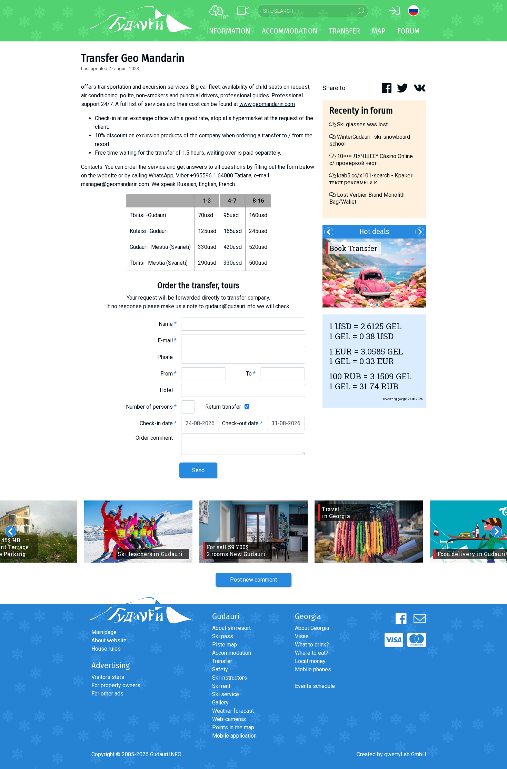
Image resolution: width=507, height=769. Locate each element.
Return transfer (223, 406)
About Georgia (312, 628)
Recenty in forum (361, 110)
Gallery (220, 702)
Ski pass (222, 636)
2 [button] (377, 304)
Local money (310, 661)
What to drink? (312, 644)
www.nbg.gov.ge (395, 399)
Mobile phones (313, 669)
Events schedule (315, 686)
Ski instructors (229, 677)
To (251, 373)
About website (109, 640)
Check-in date (158, 423)
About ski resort (231, 628)
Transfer (222, 661)
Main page (104, 632)
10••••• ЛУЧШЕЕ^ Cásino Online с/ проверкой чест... (371, 159)
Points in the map (233, 727)
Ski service (225, 694)
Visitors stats (107, 677)
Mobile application (234, 735)
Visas (302, 636)
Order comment (156, 438)
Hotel (168, 390)
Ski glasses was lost (362, 124)
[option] (374, 273)
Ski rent (221, 686)
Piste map (224, 644)
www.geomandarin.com (267, 104)
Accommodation (231, 653)
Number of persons (151, 406)
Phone (167, 357)
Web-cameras (229, 719)
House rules (106, 648)
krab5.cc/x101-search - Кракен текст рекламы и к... (371, 179)
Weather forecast (233, 711)
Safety (220, 669)
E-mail (167, 340)
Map (379, 31)
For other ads (107, 693)
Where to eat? (311, 653)
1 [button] (371, 304)
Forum (408, 31)
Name (168, 324)
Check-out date (242, 423)
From (168, 373)
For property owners (115, 685)
